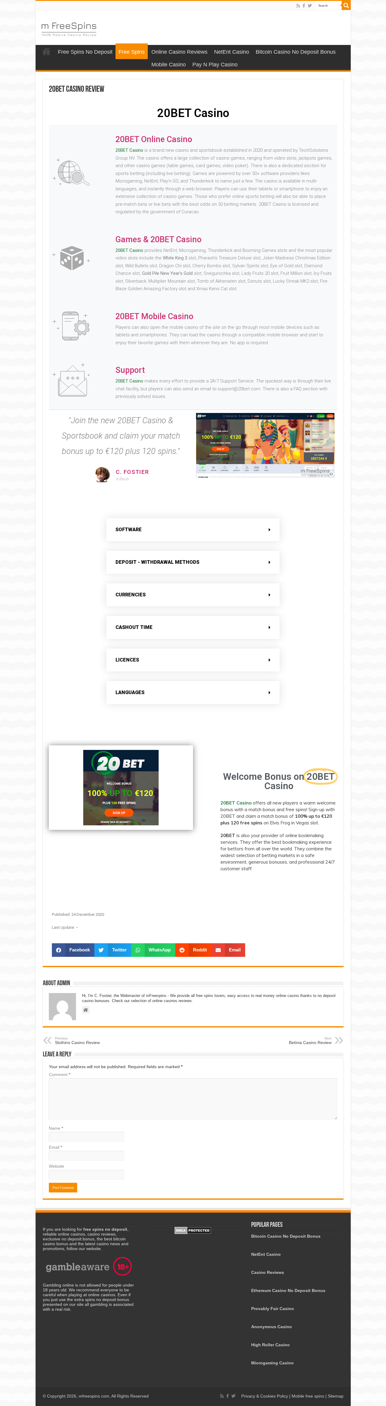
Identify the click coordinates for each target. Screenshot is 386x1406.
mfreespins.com (94, 1396)
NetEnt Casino (231, 52)
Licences (127, 660)
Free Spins (132, 52)
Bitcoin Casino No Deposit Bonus (296, 52)
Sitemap (335, 1396)
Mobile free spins (308, 1396)
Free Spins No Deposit (85, 52)
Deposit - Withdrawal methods (157, 562)
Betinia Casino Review (310, 1040)
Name (56, 1128)
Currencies (130, 595)
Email (55, 1147)
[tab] (193, 529)
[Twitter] (309, 5)
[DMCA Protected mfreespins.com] (193, 1229)
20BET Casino (129, 150)
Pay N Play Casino (215, 65)
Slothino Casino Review (77, 1040)
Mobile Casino (168, 65)
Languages (129, 692)
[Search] (346, 5)
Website (56, 1166)
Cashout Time (134, 627)
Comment (59, 1074)
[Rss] (298, 5)
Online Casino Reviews (179, 52)
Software (128, 529)
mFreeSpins (46, 51)
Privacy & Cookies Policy (265, 1396)
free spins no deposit (105, 1229)
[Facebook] (304, 5)
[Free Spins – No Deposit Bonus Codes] (68, 28)
